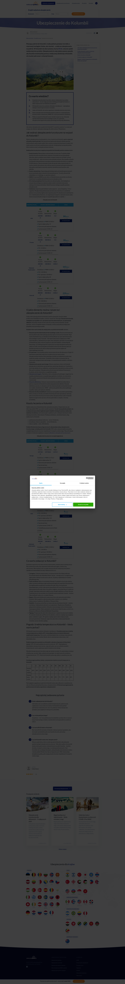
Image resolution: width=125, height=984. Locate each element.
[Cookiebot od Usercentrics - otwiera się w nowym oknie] (87, 478)
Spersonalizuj (61, 504)
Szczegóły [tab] (62, 483)
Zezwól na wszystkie (83, 504)
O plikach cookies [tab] (84, 483)
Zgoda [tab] (40, 483)
